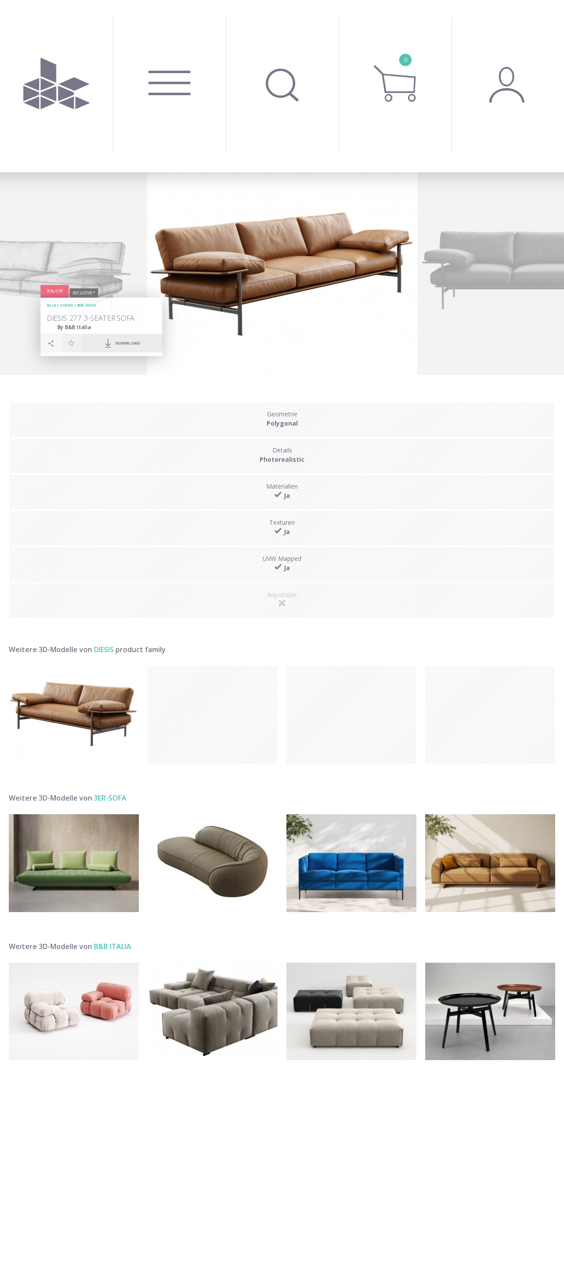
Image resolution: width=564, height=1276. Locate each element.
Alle (51, 305)
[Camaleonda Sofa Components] (74, 1011)
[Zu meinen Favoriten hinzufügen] (71, 343)
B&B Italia (112, 946)
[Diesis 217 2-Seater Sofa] (74, 715)
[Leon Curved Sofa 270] (213, 863)
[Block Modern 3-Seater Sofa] (351, 863)
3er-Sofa (86, 305)
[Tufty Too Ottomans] (351, 1011)
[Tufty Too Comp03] (213, 1011)
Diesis (104, 649)
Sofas (66, 305)
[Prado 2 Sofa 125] (74, 863)
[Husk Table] (490, 1011)
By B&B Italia (74, 326)
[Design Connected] (56, 86)
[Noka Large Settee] (490, 863)
